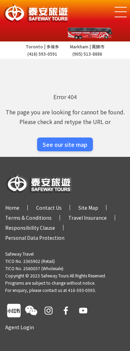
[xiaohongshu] (14, 310)
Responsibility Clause (30, 227)
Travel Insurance (87, 217)
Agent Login (19, 327)
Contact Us (49, 207)
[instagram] (48, 310)
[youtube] (83, 310)
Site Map (88, 207)
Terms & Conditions (28, 217)
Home (12, 207)
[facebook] (66, 310)
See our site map (65, 144)
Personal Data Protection (34, 237)
